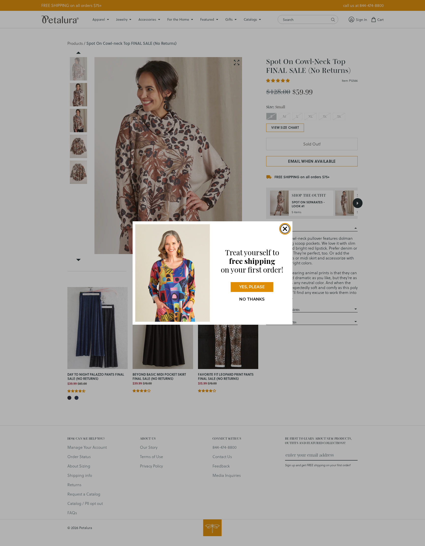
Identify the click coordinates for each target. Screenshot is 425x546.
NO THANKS (252, 299)
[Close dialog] (285, 229)
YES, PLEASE (252, 287)
